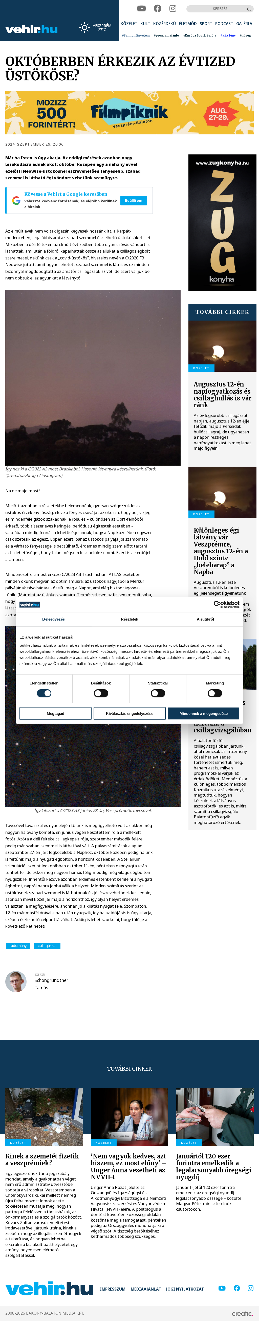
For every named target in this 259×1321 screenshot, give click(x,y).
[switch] (101, 693)
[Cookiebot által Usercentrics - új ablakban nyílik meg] (217, 604)
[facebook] (158, 8)
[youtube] (141, 8)
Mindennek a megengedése (204, 713)
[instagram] (172, 8)
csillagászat (47, 945)
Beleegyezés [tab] (53, 619)
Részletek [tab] (129, 619)
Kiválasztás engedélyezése (129, 713)
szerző (39, 974)
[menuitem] (129, 24)
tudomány (18, 945)
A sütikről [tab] (205, 619)
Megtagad (55, 713)
